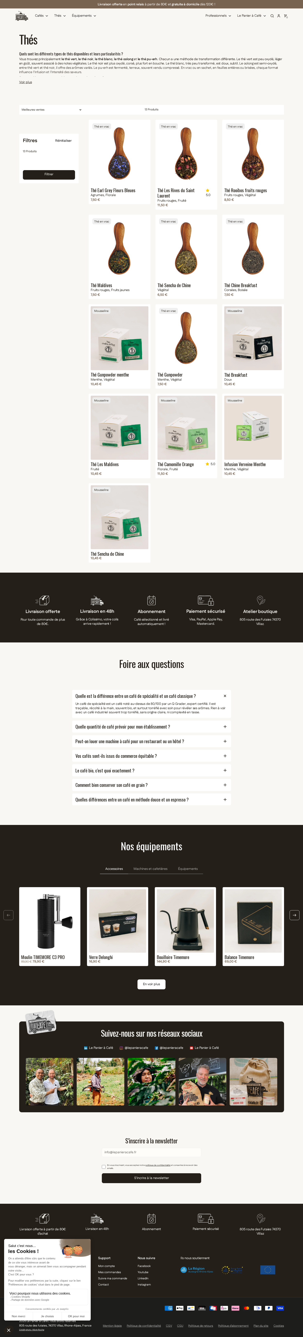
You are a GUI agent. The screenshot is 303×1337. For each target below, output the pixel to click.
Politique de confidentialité (144, 1326)
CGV (169, 1326)
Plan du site (261, 1326)
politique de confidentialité (157, 1165)
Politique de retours (200, 1326)
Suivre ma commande (112, 1278)
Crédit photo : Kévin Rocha (31, 1329)
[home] (21, 16)
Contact (103, 1285)
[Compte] (278, 15)
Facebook (144, 1266)
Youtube (143, 1272)
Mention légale (112, 1326)
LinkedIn (143, 1278)
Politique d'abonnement (233, 1326)
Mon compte (106, 1266)
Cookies (279, 1326)
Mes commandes (109, 1272)
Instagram (144, 1285)
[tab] (114, 869)
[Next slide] (294, 915)
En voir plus (151, 984)
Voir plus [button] (25, 82)
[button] (42, 16)
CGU (180, 1326)
